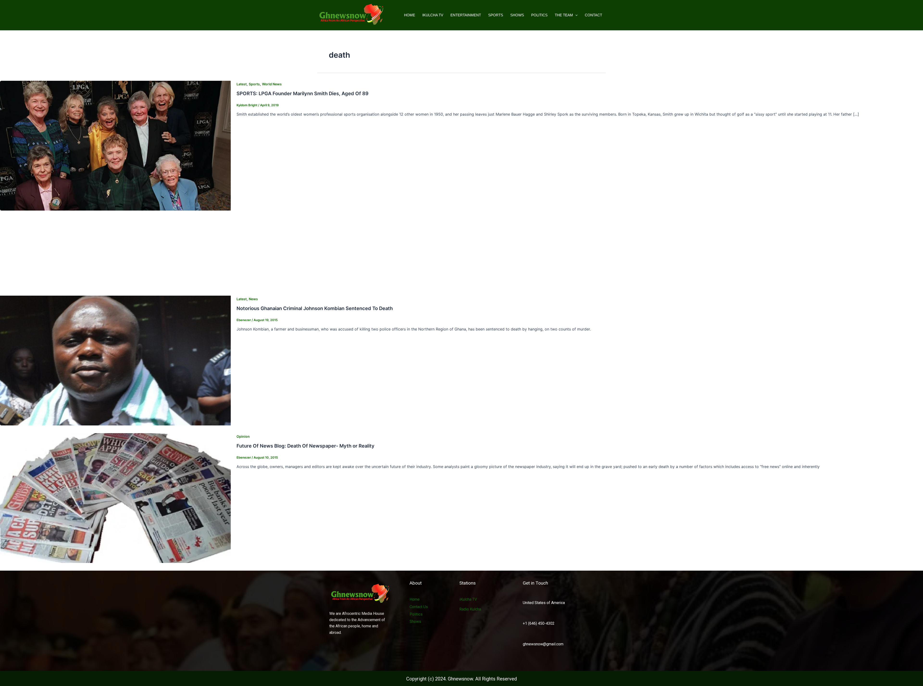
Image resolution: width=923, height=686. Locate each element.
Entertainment (465, 15)
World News (272, 84)
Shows (517, 15)
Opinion (243, 436)
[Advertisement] (461, 254)
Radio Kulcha (470, 609)
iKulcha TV (432, 15)
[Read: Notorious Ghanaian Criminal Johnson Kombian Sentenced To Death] (115, 360)
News (253, 299)
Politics (539, 15)
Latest (242, 84)
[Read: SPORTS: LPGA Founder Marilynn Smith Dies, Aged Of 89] (115, 145)
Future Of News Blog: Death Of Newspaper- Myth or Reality (305, 446)
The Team (564, 15)
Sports (495, 15)
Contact (593, 15)
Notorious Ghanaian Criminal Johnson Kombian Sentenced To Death (315, 308)
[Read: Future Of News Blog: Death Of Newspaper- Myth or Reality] (115, 497)
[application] (575, 15)
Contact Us (419, 607)
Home (409, 15)
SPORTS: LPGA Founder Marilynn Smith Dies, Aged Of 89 (302, 93)
